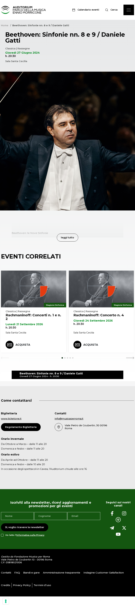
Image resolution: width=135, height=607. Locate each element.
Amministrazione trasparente (61, 572)
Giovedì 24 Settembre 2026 (93, 320)
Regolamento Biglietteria (21, 427)
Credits (5, 585)
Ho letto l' (24, 535)
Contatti (6, 572)
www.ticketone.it (11, 418)
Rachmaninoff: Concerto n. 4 (98, 315)
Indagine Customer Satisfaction (103, 572)
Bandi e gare (31, 572)
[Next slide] (130, 358)
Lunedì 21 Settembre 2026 (24, 324)
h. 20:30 (11, 327)
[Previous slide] (5, 358)
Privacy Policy (22, 585)
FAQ (17, 572)
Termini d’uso (42, 585)
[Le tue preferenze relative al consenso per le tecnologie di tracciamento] (6, 601)
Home (4, 25)
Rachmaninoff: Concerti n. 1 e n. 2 (33, 317)
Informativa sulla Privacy (30, 535)
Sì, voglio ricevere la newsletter (24, 527)
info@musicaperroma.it (69, 418)
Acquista (22, 344)
